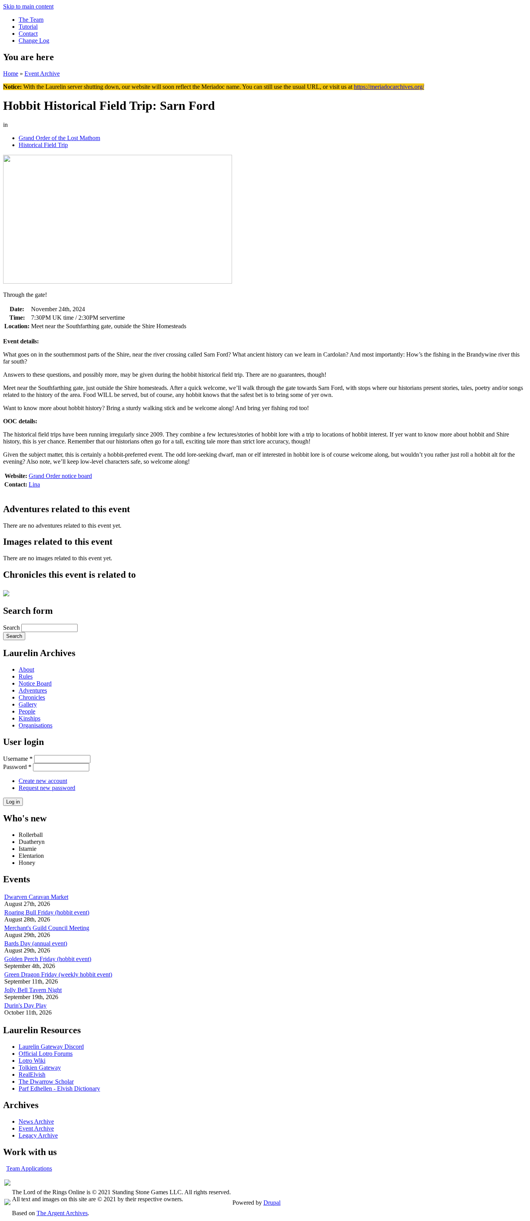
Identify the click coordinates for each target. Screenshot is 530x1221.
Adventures (33, 690)
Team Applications (29, 1168)
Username (18, 758)
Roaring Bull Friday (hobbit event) (46, 912)
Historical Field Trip (43, 145)
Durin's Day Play (25, 1005)
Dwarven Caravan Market (36, 897)
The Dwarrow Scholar (46, 1081)
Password (17, 767)
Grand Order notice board (60, 476)
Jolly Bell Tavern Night (33, 990)
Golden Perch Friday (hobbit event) (47, 959)
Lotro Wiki (32, 1060)
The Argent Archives (62, 1213)
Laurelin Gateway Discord (51, 1046)
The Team (31, 19)
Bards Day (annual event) (35, 943)
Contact (28, 33)
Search (12, 627)
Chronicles (32, 697)
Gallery (28, 704)
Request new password (47, 788)
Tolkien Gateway (40, 1067)
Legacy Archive (38, 1135)
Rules (26, 676)
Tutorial (28, 26)
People (27, 711)
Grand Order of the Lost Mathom (59, 138)
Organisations (35, 725)
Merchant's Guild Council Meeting (46, 928)
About (26, 669)
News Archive (36, 1121)
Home (10, 73)
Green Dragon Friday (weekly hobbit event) (58, 974)
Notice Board (35, 683)
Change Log (34, 40)
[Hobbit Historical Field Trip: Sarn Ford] (117, 281)
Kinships (29, 718)
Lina (34, 484)
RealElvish (32, 1074)
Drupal (272, 1202)
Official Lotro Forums (46, 1053)
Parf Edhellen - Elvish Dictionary (59, 1088)
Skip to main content (28, 6)
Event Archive (42, 73)
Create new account (43, 781)
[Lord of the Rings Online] (7, 1203)
